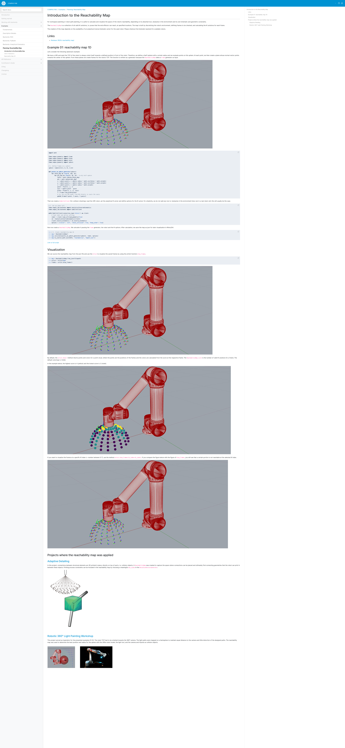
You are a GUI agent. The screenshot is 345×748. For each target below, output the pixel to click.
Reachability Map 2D (9, 56)
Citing (3, 67)
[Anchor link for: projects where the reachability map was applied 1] (114, 554)
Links (249, 12)
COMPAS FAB (12, 3)
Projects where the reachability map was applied (262, 20)
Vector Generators (9, 53)
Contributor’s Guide (8, 63)
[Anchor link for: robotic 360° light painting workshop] (94, 636)
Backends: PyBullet (9, 41)
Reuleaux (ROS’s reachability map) (62, 40)
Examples (62, 9)
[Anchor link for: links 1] (56, 35)
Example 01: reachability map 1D (257, 14)
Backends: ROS (8, 37)
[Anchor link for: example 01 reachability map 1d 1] (92, 47)
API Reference (6, 59)
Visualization (251, 17)
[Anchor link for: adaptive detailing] (70, 561)
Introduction (5, 15)
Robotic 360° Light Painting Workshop (70, 636)
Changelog (5, 70)
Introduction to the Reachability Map (14, 51)
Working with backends (9, 22)
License (4, 74)
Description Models (9, 33)
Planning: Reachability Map (76, 9)
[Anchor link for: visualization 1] (66, 249)
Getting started (6, 18)
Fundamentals (7, 29)
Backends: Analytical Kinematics (14, 44)
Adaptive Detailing (58, 561)
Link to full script (53, 242)
